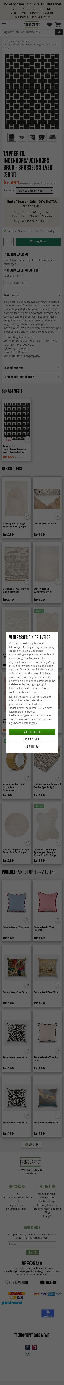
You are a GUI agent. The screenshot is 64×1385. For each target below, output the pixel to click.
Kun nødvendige (32, 739)
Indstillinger (32, 746)
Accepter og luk (32, 732)
